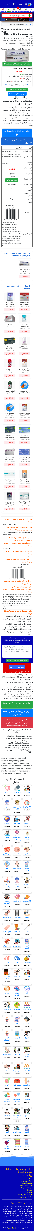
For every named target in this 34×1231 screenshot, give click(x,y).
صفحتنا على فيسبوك (25, 1197)
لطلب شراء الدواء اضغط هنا (17, 131)
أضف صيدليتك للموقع (25, 1185)
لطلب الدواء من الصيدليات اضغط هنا (18, 64)
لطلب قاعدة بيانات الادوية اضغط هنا (17, 704)
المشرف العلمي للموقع (25, 1194)
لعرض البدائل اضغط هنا (17, 94)
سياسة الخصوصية (26, 1188)
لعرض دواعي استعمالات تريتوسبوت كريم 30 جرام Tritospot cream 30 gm (17, 722)
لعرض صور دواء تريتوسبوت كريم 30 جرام (17, 713)
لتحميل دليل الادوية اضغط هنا (18, 89)
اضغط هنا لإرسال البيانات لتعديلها (17, 660)
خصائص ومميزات (26, 1181)
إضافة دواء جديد (27, 1183)
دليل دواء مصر (12, 1228)
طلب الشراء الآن (12, 180)
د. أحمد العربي (8, 84)
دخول (30, 1178)
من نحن (29, 1192)
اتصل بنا (29, 1190)
